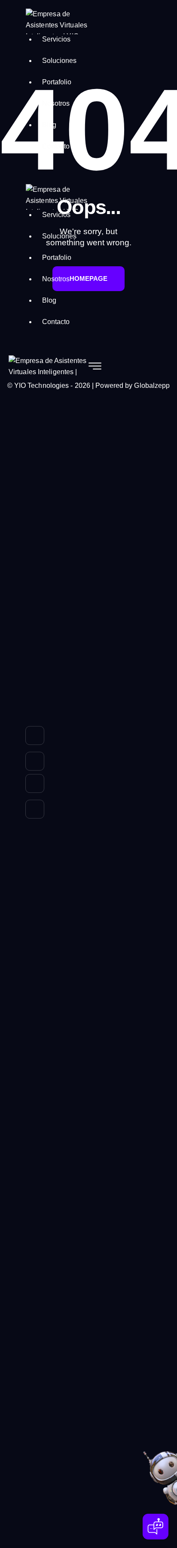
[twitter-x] (34, 761)
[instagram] (34, 785)
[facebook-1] (34, 811)
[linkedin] (34, 737)
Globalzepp (152, 385)
